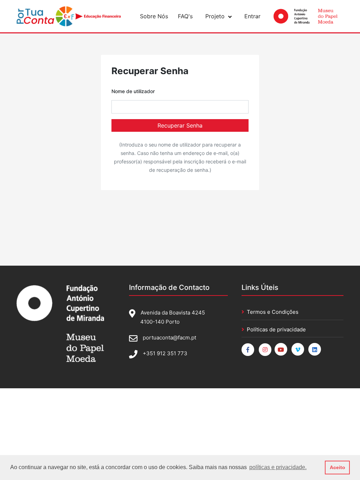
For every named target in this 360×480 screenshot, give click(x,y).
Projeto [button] (215, 16)
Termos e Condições (272, 312)
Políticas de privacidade (276, 329)
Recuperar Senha (180, 125)
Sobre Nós (154, 16)
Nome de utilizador (133, 91)
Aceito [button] (337, 467)
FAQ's (185, 16)
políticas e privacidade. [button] (278, 467)
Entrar (252, 16)
